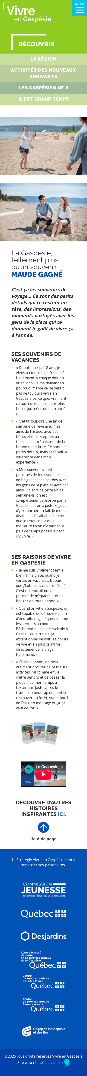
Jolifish (58, 1062)
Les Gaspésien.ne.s (43, 88)
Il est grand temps (43, 99)
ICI (61, 814)
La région (43, 59)
